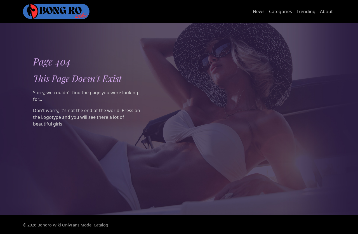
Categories (280, 11)
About (326, 11)
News (259, 11)
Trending (305, 11)
